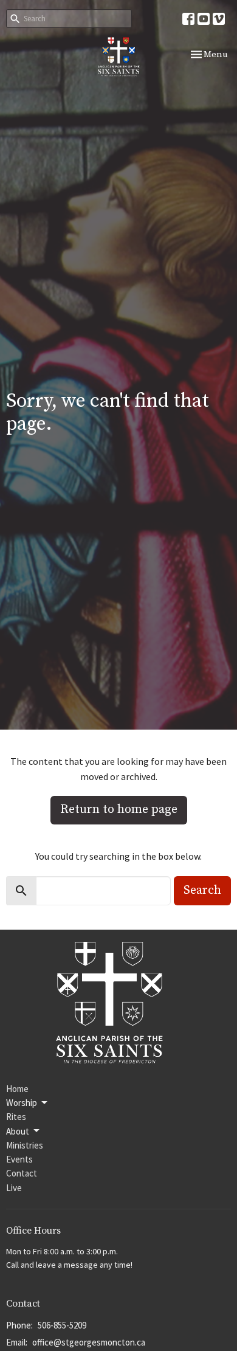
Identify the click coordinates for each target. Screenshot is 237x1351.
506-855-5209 (62, 1325)
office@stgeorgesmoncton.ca (88, 1342)
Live (14, 1188)
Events (19, 1159)
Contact (21, 1173)
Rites (16, 1116)
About (17, 1131)
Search (202, 890)
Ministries (24, 1145)
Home (17, 1088)
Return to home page (118, 809)
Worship (21, 1102)
